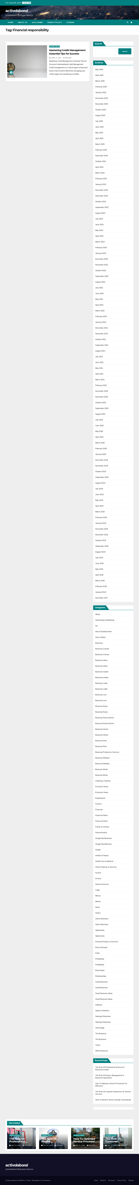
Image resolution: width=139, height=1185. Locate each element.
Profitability (99, 959)
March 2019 (100, 512)
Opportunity (99, 930)
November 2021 (101, 334)
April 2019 (99, 506)
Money (98, 896)
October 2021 (100, 339)
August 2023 (100, 213)
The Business (100, 1033)
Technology (99, 1028)
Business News (101, 706)
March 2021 (100, 380)
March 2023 (100, 242)
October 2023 (100, 202)
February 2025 (101, 150)
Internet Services (102, 884)
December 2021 (101, 328)
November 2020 (101, 397)
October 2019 (100, 471)
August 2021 (100, 351)
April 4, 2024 (56, 58)
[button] (127, 22)
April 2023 (99, 236)
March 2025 (100, 144)
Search (98, 44)
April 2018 (99, 575)
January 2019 (100, 523)
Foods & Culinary (102, 827)
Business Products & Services (107, 752)
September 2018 (101, 546)
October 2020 (100, 403)
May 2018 (99, 569)
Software (98, 1005)
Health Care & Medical (104, 861)
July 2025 (99, 121)
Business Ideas (101, 660)
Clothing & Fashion (103, 781)
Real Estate (100, 970)
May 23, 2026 (16, 1145)
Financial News (101, 815)
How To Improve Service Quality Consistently (113, 1100)
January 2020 (100, 454)
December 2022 (101, 259)
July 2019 (99, 489)
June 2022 (99, 293)
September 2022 (101, 276)
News (97, 907)
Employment (100, 798)
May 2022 (99, 299)
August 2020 (100, 414)
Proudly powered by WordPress (15, 1180)
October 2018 (100, 540)
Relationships (100, 976)
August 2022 (100, 282)
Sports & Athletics (102, 1011)
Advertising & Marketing (104, 620)
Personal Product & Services (106, 942)
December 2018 (101, 529)
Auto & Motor (100, 637)
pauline (68, 58)
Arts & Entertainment (103, 631)
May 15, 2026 (112, 1145)
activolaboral (16, 10)
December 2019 (101, 460)
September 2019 (101, 477)
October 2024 (100, 161)
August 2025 (100, 115)
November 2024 (101, 156)
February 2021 (101, 385)
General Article (101, 832)
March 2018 (100, 581)
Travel (97, 1045)
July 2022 (99, 288)
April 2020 (99, 437)
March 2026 (100, 81)
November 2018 (101, 535)
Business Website (102, 758)
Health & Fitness (101, 855)
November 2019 (101, 466)
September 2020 (101, 408)
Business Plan (101, 741)
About (97, 614)
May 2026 (99, 69)
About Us (22, 22)
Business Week (54, 46)
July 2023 (99, 219)
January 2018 (100, 592)
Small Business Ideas (104, 993)
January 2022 (100, 322)
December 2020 (101, 391)
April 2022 (99, 305)
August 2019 (100, 483)
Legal (97, 890)
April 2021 (99, 374)
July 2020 (99, 420)
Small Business (101, 982)
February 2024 (101, 179)
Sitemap (70, 22)
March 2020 (100, 443)
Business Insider (101, 672)
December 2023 (101, 190)
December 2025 (101, 98)
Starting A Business (103, 1016)
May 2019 (99, 500)
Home (10, 22)
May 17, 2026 (80, 1145)
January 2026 (100, 92)
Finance (98, 804)
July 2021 (99, 357)
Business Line (101, 695)
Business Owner (101, 729)
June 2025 (99, 127)
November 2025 (101, 104)
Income (98, 873)
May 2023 (99, 230)
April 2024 (99, 167)
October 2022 (100, 270)
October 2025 (100, 110)
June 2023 (99, 224)
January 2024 (100, 184)
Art (96, 626)
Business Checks (102, 649)
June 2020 (99, 425)
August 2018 (100, 552)
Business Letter (101, 683)
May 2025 (99, 133)
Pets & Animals (101, 947)
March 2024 (100, 173)
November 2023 (101, 196)
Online (98, 913)
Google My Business (103, 838)
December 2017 (101, 598)
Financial (99, 810)
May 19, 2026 (48, 1145)
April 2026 (99, 75)
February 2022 (101, 316)
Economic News (101, 787)
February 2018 (101, 586)
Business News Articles (104, 718)
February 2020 (101, 448)
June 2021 (99, 362)
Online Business (101, 919)
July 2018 (99, 558)
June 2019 (99, 494)
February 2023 (101, 247)
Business (99, 643)
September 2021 (101, 345)
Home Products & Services (106, 867)
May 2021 (99, 368)
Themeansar (46, 1180)
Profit (97, 953)
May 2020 (99, 431)
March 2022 (100, 311)
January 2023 (100, 253)
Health (98, 850)
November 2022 (101, 265)
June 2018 (99, 563)
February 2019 (101, 517)
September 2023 (101, 207)
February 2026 (101, 87)
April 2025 (99, 138)
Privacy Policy (54, 22)
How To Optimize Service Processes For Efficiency (84, 1141)
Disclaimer (37, 22)
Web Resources (101, 1051)
